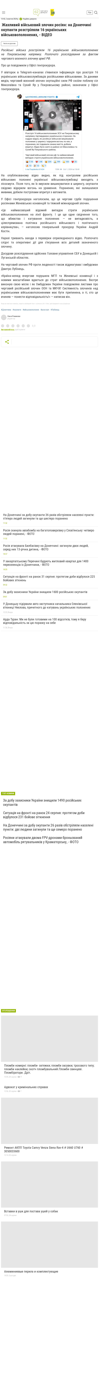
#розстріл (45, 310)
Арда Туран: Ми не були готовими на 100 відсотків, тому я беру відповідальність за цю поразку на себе (44, 621)
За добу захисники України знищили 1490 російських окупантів (42, 802)
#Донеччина (6, 310)
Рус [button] (89, 12)
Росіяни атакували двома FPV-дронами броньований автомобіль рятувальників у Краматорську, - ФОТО (42, 840)
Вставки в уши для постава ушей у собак (31, 1211)
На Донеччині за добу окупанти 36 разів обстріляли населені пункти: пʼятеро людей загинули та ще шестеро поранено (48, 516)
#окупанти (17, 310)
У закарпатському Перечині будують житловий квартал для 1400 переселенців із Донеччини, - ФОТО (45, 563)
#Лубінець (55, 310)
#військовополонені (31, 310)
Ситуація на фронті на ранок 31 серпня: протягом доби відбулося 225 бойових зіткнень (49, 578)
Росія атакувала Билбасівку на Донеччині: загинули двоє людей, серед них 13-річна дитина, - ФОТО (45, 547)
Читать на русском (9, 43)
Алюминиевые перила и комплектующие (31, 1271)
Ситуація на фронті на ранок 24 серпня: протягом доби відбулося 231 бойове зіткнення (44, 815)
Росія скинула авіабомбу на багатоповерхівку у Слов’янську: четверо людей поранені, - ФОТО (48, 532)
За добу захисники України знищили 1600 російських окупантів (45, 592)
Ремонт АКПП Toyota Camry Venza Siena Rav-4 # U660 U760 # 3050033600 (43, 1149)
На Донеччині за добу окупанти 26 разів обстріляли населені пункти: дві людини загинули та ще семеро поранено (48, 827)
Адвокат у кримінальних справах (26, 1087)
